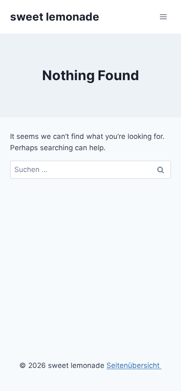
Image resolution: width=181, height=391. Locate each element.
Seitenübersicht (134, 365)
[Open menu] (163, 16)
